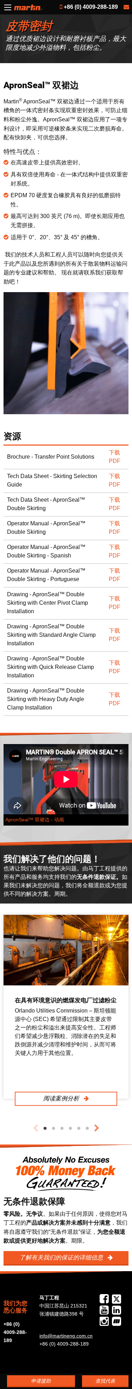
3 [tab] (61, 1128)
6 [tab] (87, 1128)
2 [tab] (53, 1128)
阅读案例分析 (62, 1098)
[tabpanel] (66, 1007)
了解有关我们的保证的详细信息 (62, 1257)
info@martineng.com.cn (66, 1336)
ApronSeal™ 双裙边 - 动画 (34, 819)
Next (96, 1128)
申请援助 (41, 1381)
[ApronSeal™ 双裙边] (66, 353)
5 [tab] (78, 1128)
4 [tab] (70, 1128)
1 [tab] (45, 1128)
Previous (35, 1128)
